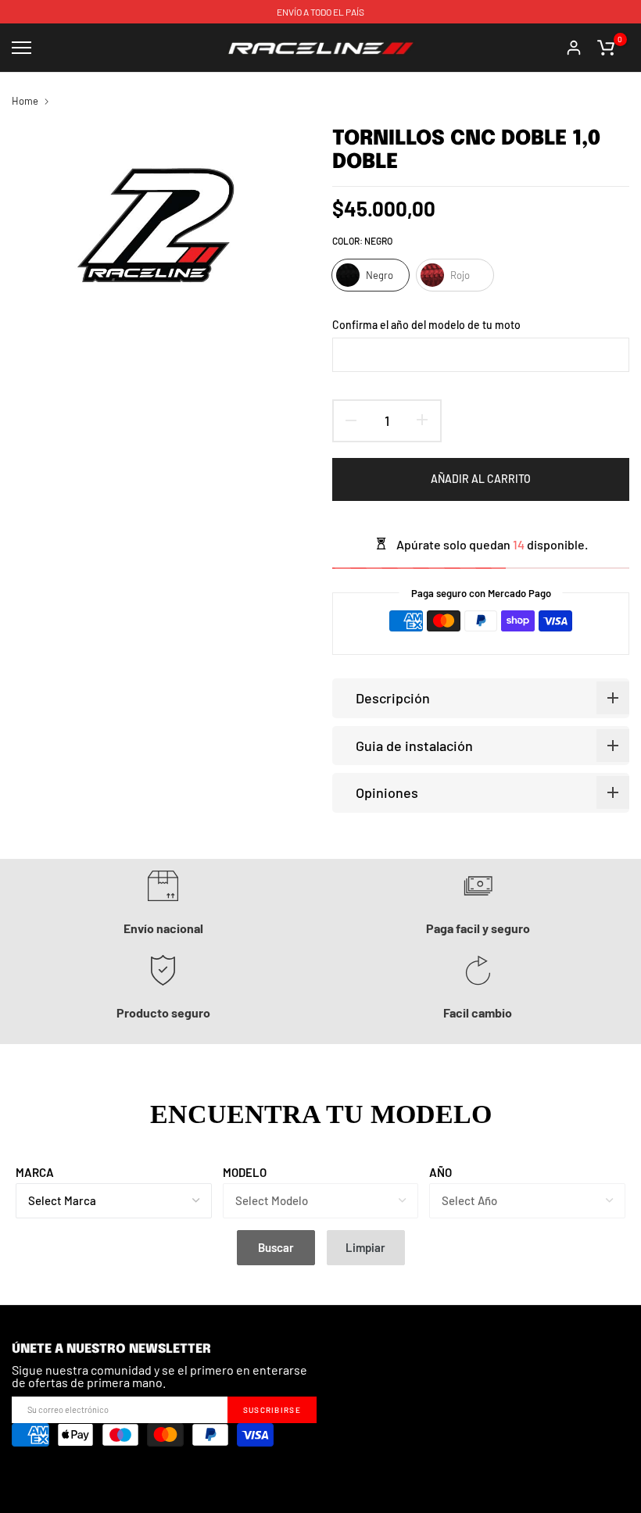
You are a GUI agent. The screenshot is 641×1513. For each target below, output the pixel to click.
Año (440, 1172)
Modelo (245, 1172)
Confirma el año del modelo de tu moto (426, 324)
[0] (605, 47)
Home (25, 101)
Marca (35, 1172)
